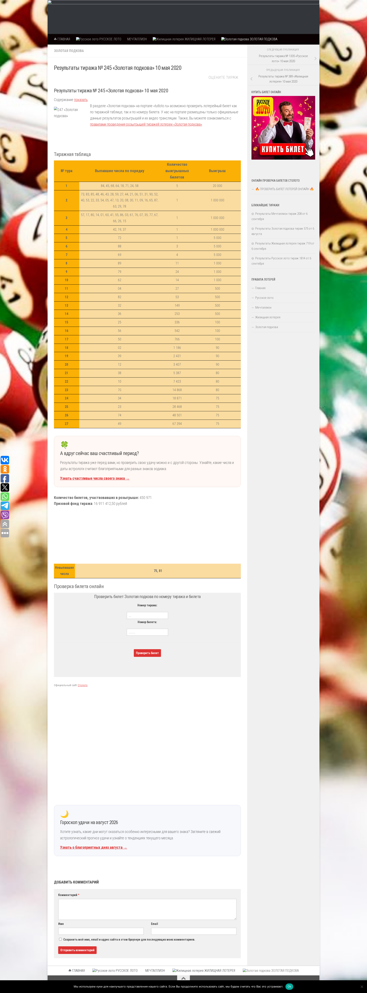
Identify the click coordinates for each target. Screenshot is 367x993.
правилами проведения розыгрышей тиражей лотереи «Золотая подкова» (146, 124)
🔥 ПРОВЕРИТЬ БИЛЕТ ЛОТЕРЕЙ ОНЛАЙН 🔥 (284, 189)
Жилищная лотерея (267, 317)
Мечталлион (263, 307)
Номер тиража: (147, 605)
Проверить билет (147, 653)
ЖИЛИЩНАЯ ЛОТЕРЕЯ (199, 39)
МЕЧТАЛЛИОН (137, 39)
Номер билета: (147, 622)
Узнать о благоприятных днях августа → (93, 847)
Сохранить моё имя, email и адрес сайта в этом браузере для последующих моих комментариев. (129, 939)
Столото (83, 685)
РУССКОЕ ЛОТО (110, 39)
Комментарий (68, 895)
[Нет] (362, 987)
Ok (289, 986)
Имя (61, 924)
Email (154, 924)
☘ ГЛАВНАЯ (62, 39)
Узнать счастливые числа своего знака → (95, 478)
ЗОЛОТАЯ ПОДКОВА (263, 39)
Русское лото (264, 298)
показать (81, 99)
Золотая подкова (69, 51)
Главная (260, 288)
